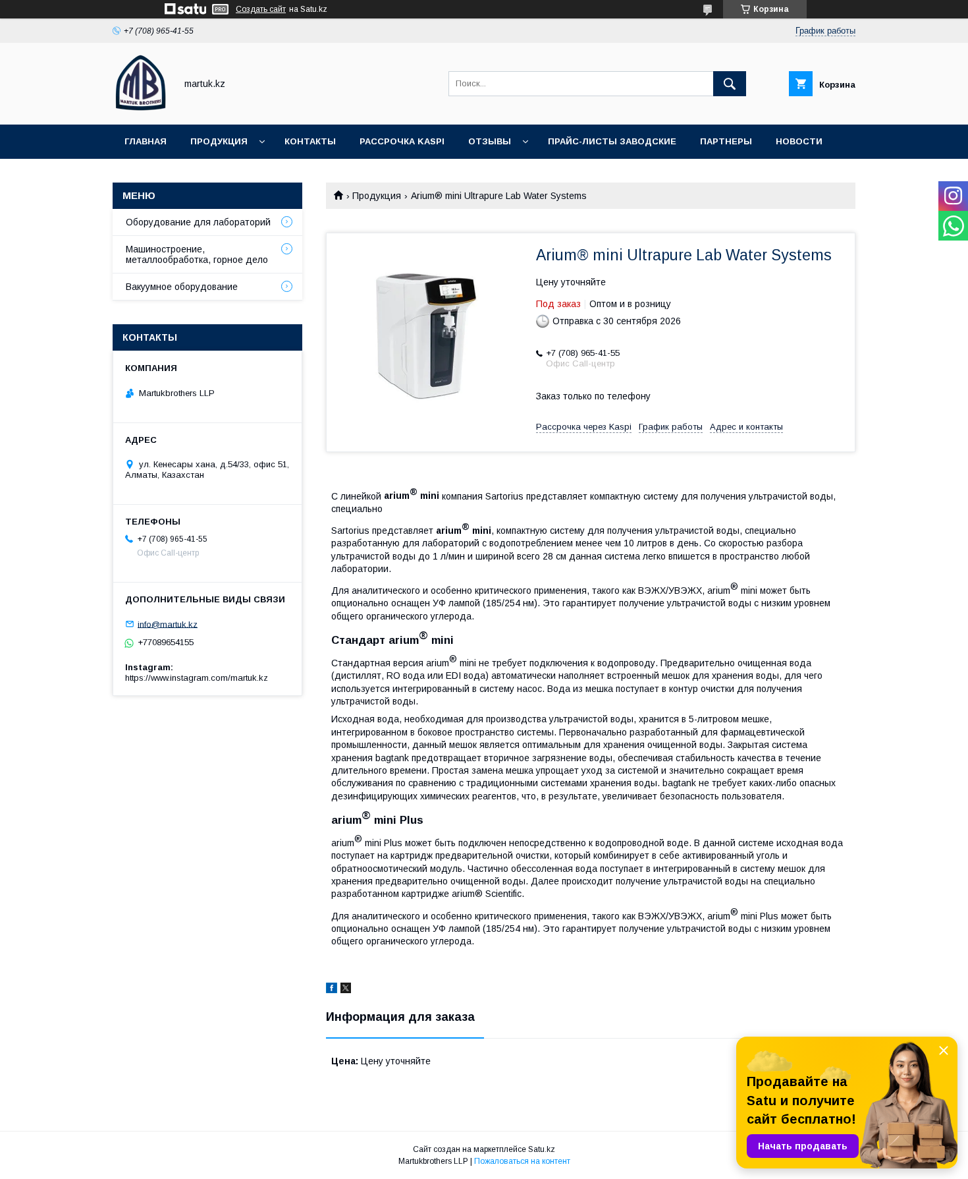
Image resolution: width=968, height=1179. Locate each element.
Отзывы (489, 141)
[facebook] (331, 990)
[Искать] (729, 83)
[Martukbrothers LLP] (141, 107)
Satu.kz (541, 1149)
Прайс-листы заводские (612, 141)
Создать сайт (261, 9)
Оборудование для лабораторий (198, 222)
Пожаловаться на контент (522, 1161)
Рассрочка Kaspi (402, 141)
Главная (145, 141)
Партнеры (726, 141)
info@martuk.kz (168, 624)
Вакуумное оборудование (182, 286)
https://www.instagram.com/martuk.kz (196, 678)
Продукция (219, 141)
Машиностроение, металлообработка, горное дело (197, 254)
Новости (799, 141)
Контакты (310, 141)
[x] (345, 990)
